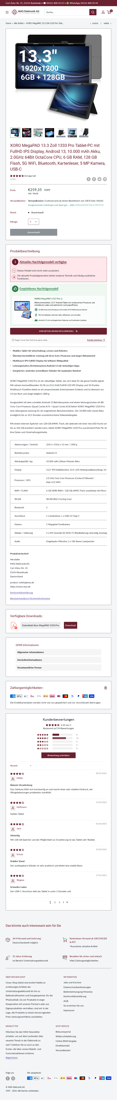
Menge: (14, 221)
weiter (106, 23)
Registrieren (12, 1057)
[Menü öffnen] (7, 12)
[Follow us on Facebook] (8, 1078)
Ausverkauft (34, 232)
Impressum (68, 1010)
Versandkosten (63, 1050)
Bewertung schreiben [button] (58, 755)
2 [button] (55, 902)
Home (8, 23)
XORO (13, 179)
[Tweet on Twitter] (99, 179)
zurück (95, 23)
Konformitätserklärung (21, 592)
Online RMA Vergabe (66, 1041)
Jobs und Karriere (72, 982)
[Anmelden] (92, 12)
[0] (109, 12)
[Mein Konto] (103, 12)
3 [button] (59, 902)
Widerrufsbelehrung (66, 1036)
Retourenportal (63, 1031)
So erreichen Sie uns (73, 1005)
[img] (17, 773)
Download (70, 625)
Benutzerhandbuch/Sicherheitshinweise (30, 598)
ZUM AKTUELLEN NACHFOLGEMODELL (58, 331)
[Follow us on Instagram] (13, 1078)
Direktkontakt (63, 1045)
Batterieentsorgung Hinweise (77, 991)
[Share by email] (105, 179)
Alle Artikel (18, 23)
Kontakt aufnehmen (96, 339)
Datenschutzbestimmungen (77, 987)
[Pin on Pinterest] (94, 179)
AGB (65, 1001)
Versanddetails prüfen (89, 205)
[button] (17, 175)
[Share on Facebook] (89, 179)
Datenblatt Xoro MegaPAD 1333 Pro (40, 625)
